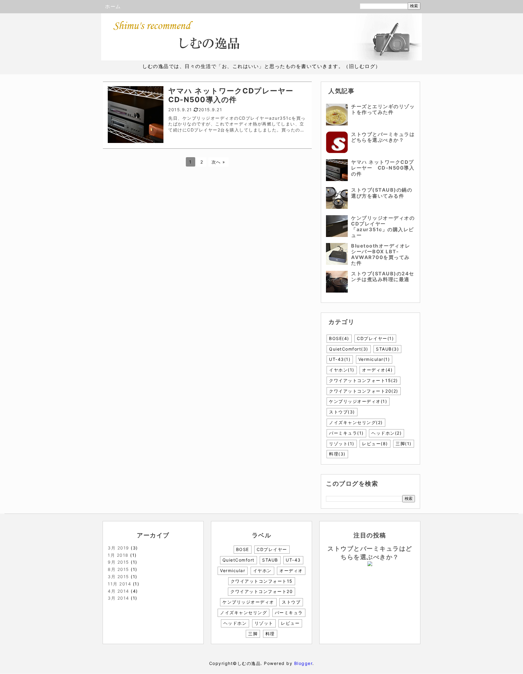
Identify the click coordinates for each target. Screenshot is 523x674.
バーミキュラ (346, 433)
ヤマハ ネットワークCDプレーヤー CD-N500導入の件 (382, 168)
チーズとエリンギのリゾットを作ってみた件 (383, 109)
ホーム (113, 6)
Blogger (303, 663)
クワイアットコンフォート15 (363, 380)
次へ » (218, 161)
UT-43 (339, 359)
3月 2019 (118, 547)
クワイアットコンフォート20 (363, 391)
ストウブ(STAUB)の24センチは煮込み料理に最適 (382, 276)
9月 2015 (118, 562)
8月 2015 (118, 569)
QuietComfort (348, 349)
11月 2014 (119, 583)
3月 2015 (118, 576)
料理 (337, 453)
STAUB (387, 349)
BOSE (339, 338)
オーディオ (377, 369)
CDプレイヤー (375, 338)
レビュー (375, 443)
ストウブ (342, 411)
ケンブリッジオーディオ (358, 401)
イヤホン (341, 369)
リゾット (341, 443)
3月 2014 (118, 598)
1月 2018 (118, 555)
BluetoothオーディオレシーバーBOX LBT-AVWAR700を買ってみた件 (380, 254)
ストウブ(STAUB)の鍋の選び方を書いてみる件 (381, 193)
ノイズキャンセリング (356, 422)
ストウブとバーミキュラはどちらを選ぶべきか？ (383, 137)
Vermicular (374, 359)
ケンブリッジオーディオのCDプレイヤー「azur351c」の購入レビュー (383, 226)
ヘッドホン (386, 433)
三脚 (404, 443)
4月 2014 (118, 591)
